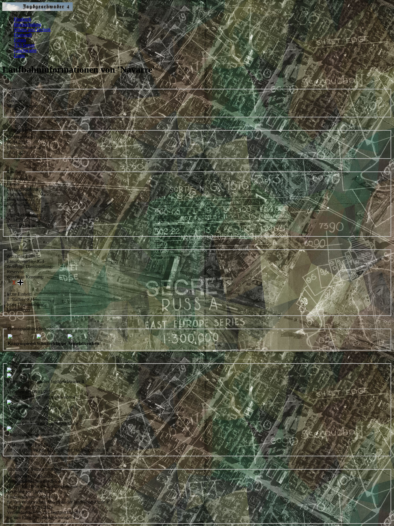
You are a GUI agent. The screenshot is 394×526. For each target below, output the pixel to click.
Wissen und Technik (32, 29)
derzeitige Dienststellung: (30, 266)
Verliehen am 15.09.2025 (30, 491)
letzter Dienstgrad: (23, 225)
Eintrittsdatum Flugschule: (31, 137)
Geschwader (25, 50)
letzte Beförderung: (24, 214)
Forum (20, 39)
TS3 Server (24, 45)
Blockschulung (27, 24)
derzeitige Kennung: (25, 276)
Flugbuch (22, 19)
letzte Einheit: (19, 294)
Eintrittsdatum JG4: (24, 147)
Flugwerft (23, 34)
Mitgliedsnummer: (23, 105)
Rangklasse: (18, 199)
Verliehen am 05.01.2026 (30, 507)
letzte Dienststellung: (26, 304)
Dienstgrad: (17, 178)
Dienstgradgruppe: (24, 188)
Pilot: (11, 95)
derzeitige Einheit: (23, 256)
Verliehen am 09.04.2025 (30, 476)
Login (19, 55)
